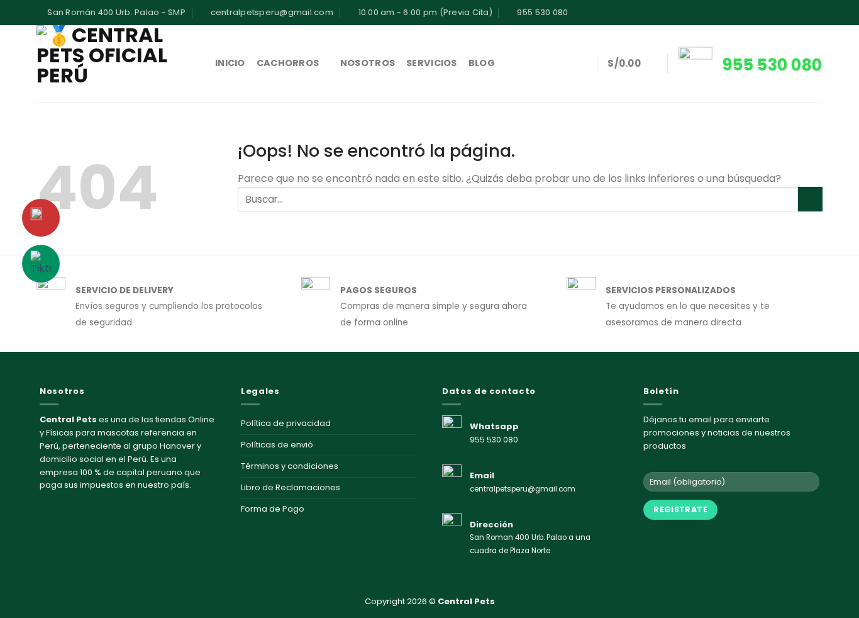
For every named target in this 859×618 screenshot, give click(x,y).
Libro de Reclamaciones (290, 487)
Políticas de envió (277, 445)
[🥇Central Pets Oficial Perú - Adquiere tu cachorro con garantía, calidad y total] (116, 63)
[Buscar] (580, 64)
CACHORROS (288, 63)
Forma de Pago (272, 509)
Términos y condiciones (289, 466)
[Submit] (810, 199)
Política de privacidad (286, 423)
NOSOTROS (367, 63)
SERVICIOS (431, 63)
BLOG (481, 63)
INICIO (230, 63)
